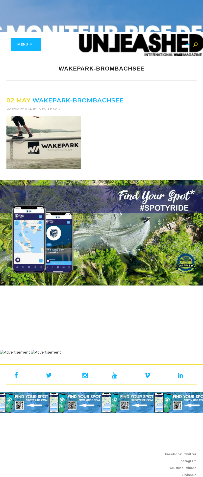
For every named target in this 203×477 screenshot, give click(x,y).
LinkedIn (189, 475)
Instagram (188, 461)
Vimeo (191, 468)
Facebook (173, 454)
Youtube (176, 468)
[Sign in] (187, 45)
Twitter (190, 454)
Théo (52, 109)
